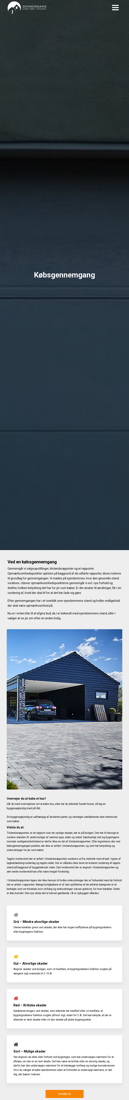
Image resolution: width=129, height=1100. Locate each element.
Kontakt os (64, 1093)
